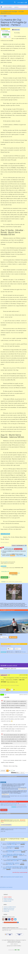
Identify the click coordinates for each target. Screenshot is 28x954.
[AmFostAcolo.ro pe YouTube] (12, 918)
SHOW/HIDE (24, 806)
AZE (9, 848)
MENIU (9, 13)
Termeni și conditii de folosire (10, 906)
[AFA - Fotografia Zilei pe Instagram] (6, 918)
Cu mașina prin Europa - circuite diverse (12, 12)
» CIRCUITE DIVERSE (8, 7)
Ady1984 (6, 30)
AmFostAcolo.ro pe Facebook (6, 887)
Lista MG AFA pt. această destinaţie (19, 872)
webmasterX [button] (4, 675)
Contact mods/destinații (8, 899)
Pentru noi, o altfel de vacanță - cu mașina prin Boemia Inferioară (13, 855)
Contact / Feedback (7, 897)
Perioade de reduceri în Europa (14, 850)
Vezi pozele (13, 637)
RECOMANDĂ (5, 34)
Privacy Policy (6, 911)
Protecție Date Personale (9, 909)
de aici (17, 29)
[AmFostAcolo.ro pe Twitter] (15, 918)
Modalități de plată (7, 901)
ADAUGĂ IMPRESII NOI (23, 789)
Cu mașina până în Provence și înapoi (16, 843)
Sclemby (15, 860)
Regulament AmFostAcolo (9, 908)
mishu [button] (2, 694)
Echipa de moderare (8, 898)
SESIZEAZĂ (12, 573)
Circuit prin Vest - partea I (12, 863)
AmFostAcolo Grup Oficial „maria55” (10, 922)
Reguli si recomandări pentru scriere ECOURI (9, 803)
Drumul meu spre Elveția (13, 846)
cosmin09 (10, 851)
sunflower (10, 864)
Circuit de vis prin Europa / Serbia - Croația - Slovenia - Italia (15, 867)
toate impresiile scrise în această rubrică (13, 877)
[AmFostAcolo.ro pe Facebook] (9, 918)
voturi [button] (24, 652)
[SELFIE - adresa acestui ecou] (12, 690)
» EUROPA (16, 7)
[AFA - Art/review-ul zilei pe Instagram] (3, 918)
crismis (13, 844)
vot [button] (26, 772)
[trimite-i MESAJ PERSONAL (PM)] (9, 675)
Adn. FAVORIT (4, 577)
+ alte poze (4, 637)
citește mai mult (20, 555)
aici (24, 545)
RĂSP (3, 689)
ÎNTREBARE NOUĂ (5, 794)
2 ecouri (3, 581)
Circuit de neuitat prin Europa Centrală (16, 859)
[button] (9, 689)
